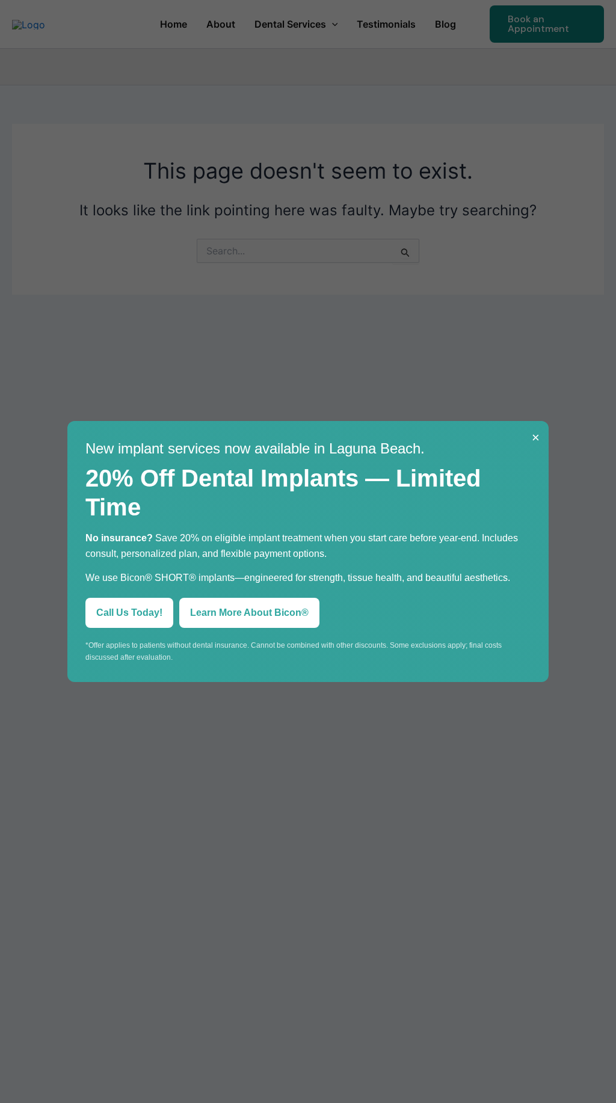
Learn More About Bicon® (249, 612)
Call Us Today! (129, 612)
